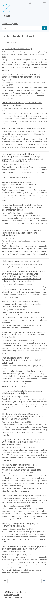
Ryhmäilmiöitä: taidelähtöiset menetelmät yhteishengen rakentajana (22, 392)
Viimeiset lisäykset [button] (10, 23)
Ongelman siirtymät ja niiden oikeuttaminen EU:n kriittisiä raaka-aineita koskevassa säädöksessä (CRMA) (23, 441)
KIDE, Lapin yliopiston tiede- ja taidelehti (21, 261)
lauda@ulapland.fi (11, 595)
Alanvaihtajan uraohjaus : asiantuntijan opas (23, 128)
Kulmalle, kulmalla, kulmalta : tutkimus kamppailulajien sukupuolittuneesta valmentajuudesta (21, 232)
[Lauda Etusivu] (12, 9)
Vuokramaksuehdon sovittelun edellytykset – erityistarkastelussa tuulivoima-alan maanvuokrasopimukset (24, 548)
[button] (30, 3)
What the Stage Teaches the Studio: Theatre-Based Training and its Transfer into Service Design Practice (23, 334)
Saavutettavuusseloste (13, 597)
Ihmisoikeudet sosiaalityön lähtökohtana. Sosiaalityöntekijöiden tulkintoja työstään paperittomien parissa (22, 207)
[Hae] (44, 28)
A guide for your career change (17, 48)
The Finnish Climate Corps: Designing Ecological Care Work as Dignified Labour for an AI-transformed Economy (23, 416)
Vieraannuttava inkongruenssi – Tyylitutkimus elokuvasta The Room (19, 183)
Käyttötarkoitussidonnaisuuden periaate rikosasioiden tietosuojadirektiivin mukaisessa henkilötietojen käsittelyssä (24, 304)
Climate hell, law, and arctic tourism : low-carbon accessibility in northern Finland (22, 75)
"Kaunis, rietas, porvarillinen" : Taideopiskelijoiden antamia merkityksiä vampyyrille (21, 360)
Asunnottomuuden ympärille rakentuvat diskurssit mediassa (22, 103)
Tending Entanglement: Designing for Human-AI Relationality (20, 524)
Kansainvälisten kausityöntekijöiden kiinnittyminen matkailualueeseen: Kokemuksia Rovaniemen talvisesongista (21, 467)
